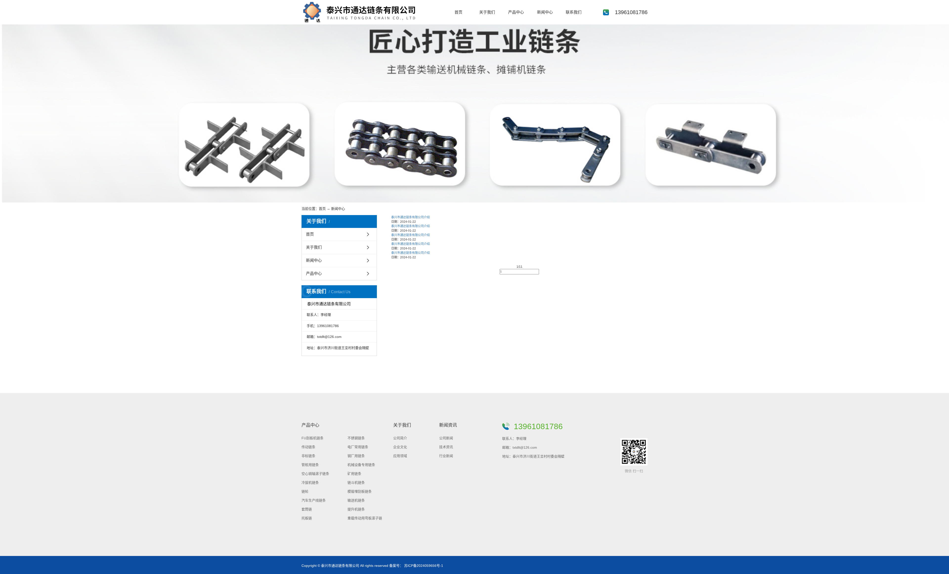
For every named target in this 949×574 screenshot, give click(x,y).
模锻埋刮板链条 (359, 491)
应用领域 (400, 456)
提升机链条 (356, 509)
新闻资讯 (448, 425)
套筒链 (307, 509)
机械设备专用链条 (361, 465)
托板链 (307, 518)
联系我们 (574, 12)
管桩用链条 (310, 465)
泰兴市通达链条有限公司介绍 (410, 217)
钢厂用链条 (356, 456)
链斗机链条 (356, 483)
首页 (458, 12)
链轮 (305, 491)
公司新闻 (446, 438)
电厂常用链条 (357, 447)
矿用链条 (354, 474)
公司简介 (400, 438)
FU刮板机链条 (313, 438)
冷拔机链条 (310, 483)
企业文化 (400, 447)
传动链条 (308, 447)
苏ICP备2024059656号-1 (423, 566)
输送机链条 (356, 500)
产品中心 (516, 12)
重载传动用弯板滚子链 (364, 518)
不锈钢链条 (356, 438)
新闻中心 (545, 12)
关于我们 (487, 12)
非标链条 (308, 456)
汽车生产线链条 (314, 500)
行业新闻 (446, 456)
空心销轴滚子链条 (315, 474)
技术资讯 (446, 447)
